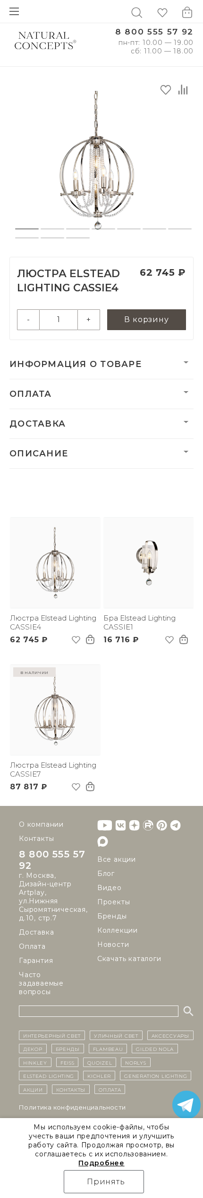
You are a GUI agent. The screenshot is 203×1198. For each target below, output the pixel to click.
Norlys (135, 1062)
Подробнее (101, 1163)
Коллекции (117, 930)
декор (32, 1048)
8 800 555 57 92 (154, 31)
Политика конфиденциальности (72, 1107)
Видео (109, 887)
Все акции (116, 859)
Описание (38, 453)
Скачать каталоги (129, 958)
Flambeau (108, 1048)
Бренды (112, 916)
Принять (106, 1181)
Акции (33, 1089)
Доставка (37, 424)
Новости (113, 944)
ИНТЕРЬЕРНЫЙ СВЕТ (52, 1035)
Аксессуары (170, 1035)
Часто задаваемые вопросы (41, 983)
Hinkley (35, 1062)
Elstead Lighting (48, 1075)
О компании (41, 824)
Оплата (30, 394)
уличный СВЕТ (116, 1035)
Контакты (36, 838)
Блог (106, 873)
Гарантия (36, 960)
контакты (71, 1089)
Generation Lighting (155, 1075)
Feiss (67, 1062)
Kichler (99, 1075)
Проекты (113, 902)
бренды (68, 1048)
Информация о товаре (75, 364)
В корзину (146, 319)
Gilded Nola (155, 1048)
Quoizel (99, 1062)
